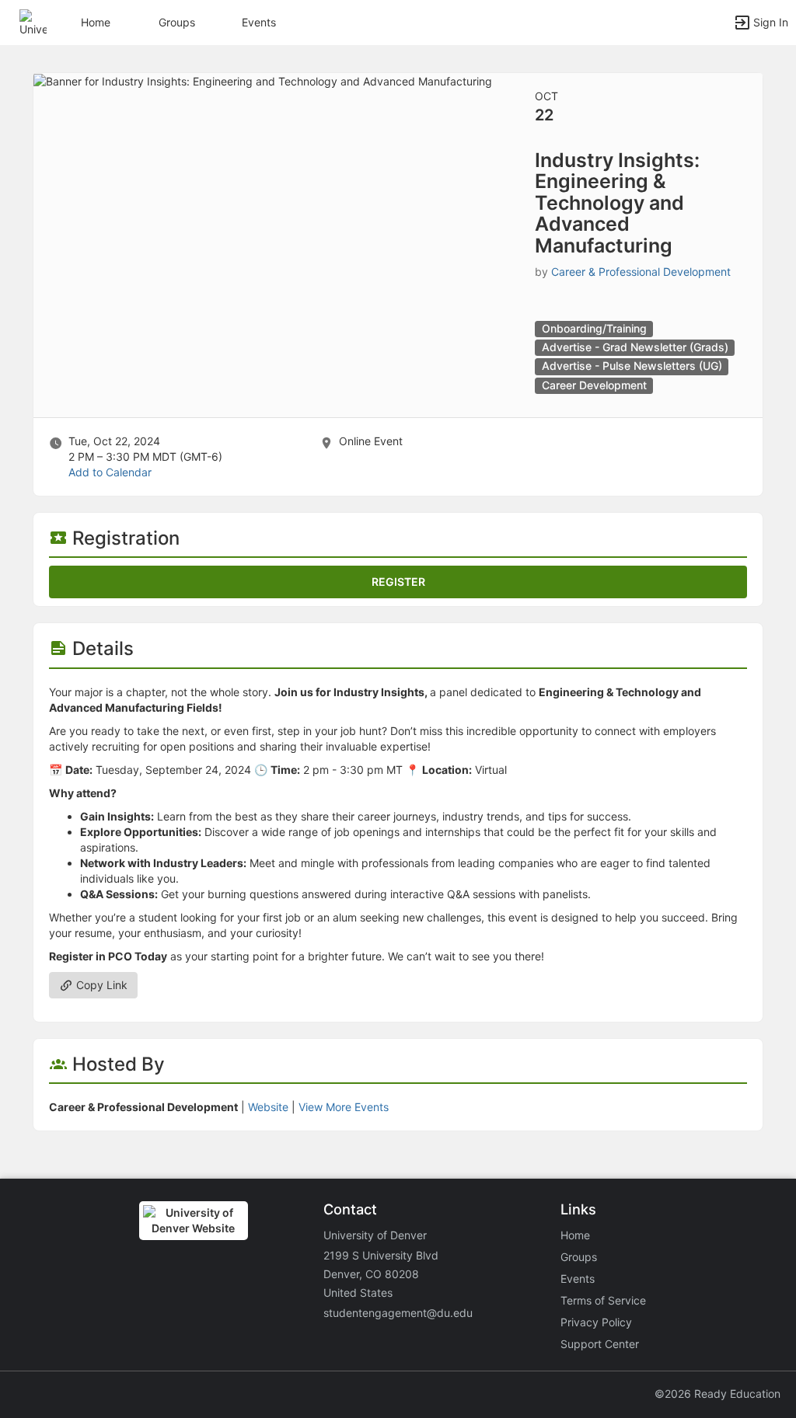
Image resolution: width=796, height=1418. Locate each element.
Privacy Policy (596, 1322)
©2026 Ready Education (717, 1393)
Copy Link (100, 984)
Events (259, 22)
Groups (177, 22)
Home (575, 1235)
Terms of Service (603, 1300)
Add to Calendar (110, 472)
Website (268, 1106)
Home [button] (95, 22)
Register (398, 581)
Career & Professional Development (641, 271)
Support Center (599, 1343)
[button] (33, 21)
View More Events (343, 1106)
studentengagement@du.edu (398, 1312)
